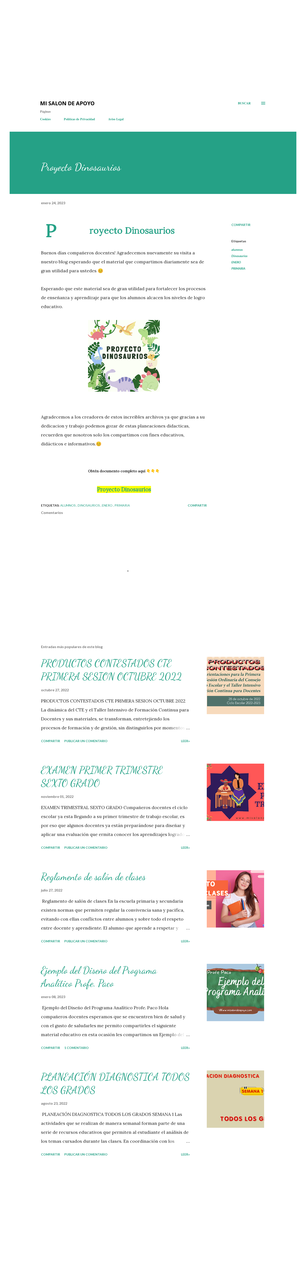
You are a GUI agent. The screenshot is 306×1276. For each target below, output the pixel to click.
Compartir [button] (240, 225)
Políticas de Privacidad (79, 119)
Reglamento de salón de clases (93, 877)
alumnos (237, 249)
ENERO (236, 262)
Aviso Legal (116, 119)
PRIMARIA (238, 268)
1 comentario (76, 1048)
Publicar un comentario (86, 741)
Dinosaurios (239, 256)
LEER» (185, 741)
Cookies (45, 119)
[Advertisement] (80, 13)
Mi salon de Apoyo (67, 103)
